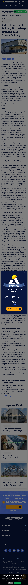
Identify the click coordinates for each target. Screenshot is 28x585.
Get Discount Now (13, 309)
